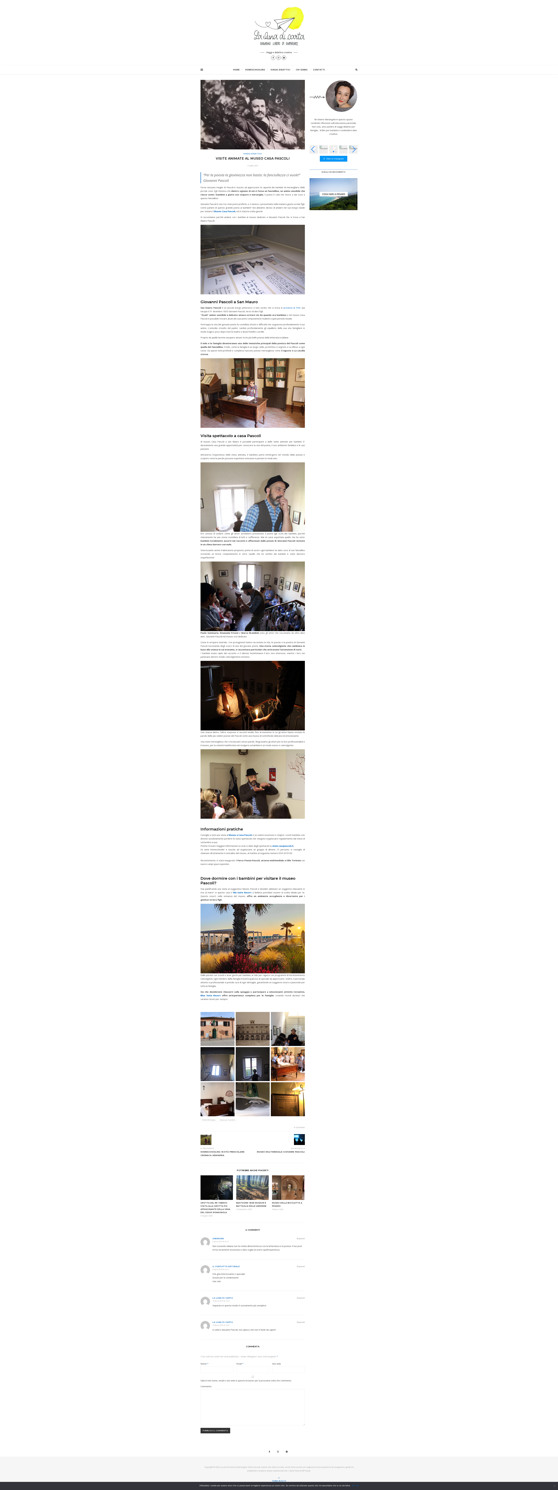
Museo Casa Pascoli (224, 211)
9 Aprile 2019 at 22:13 (220, 1241)
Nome (204, 1363)
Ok (353, 1485)
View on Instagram (335, 158)
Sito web (276, 1363)
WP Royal (306, 1470)
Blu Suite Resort (242, 892)
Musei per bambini (227, 1120)
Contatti (319, 69)
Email (239, 1363)
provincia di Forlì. (292, 307)
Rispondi (301, 1238)
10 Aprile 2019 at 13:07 (221, 1301)
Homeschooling (255, 69)
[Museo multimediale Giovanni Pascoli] (299, 1139)
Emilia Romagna (208, 1120)
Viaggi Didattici (280, 69)
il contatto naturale (226, 1266)
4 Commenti (299, 1127)
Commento (206, 1386)
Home (236, 69)
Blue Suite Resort (211, 995)
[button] (333, 151)
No (357, 1485)
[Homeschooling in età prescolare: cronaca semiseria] (206, 1139)
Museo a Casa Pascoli (240, 835)
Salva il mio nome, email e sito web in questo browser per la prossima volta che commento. (246, 1380)
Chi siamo (302, 69)
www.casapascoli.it (283, 845)
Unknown (218, 1238)
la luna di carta (222, 1298)
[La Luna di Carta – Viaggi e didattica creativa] (279, 27)
